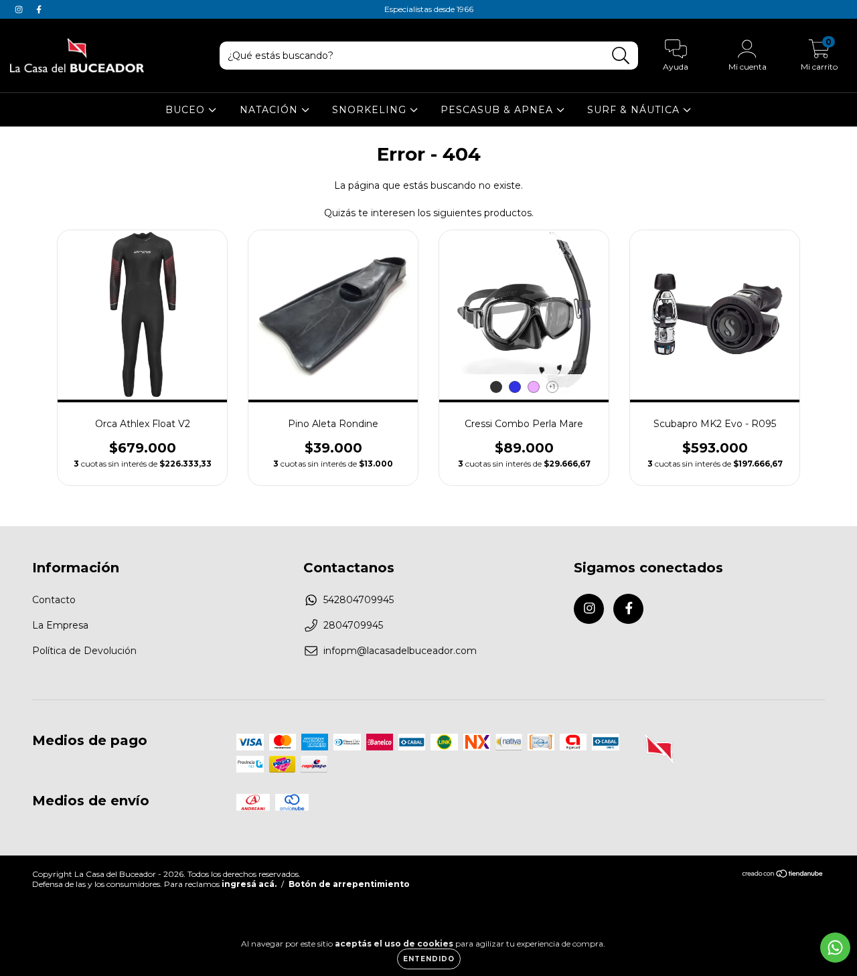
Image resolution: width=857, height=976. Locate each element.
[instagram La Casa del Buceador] (20, 9)
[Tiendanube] (783, 875)
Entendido (429, 959)
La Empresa (60, 625)
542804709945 (358, 600)
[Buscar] (621, 56)
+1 (552, 386)
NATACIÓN (270, 110)
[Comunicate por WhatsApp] (835, 947)
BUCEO (186, 110)
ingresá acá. (249, 884)
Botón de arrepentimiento (349, 884)
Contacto (54, 600)
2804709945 (353, 625)
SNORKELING (371, 110)
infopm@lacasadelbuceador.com (400, 651)
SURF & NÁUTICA (635, 110)
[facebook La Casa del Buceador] (39, 9)
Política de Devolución (84, 651)
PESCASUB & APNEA (498, 110)
